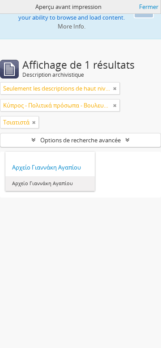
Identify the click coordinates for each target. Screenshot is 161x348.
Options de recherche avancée (80, 140)
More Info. (71, 26)
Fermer (148, 7)
